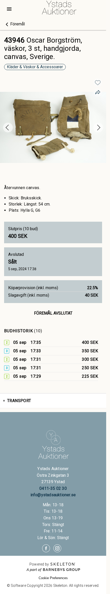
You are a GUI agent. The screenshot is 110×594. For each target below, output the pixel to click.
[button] (14, 24)
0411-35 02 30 (53, 488)
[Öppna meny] (9, 9)
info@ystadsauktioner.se (53, 494)
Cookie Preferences (53, 578)
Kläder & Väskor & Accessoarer (35, 66)
